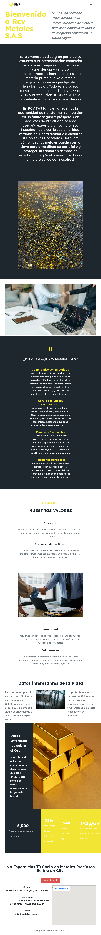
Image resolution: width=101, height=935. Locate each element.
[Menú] (91, 4)
